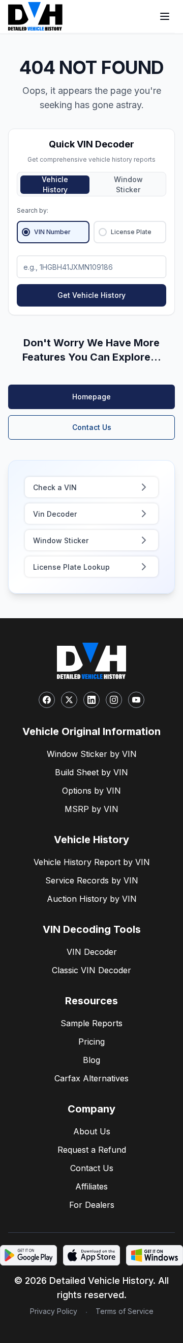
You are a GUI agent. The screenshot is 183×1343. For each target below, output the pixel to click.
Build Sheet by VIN (91, 772)
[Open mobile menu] (165, 16)
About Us (91, 1131)
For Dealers (91, 1205)
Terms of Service (125, 1311)
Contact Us (91, 427)
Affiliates (91, 1186)
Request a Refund (91, 1150)
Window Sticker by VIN (92, 754)
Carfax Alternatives (91, 1078)
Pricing (91, 1041)
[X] (69, 700)
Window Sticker (128, 184)
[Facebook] (47, 700)
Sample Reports (91, 1023)
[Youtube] (136, 700)
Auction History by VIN (92, 899)
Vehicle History (55, 184)
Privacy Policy (53, 1311)
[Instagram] (114, 700)
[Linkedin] (91, 700)
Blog (91, 1060)
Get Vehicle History (91, 295)
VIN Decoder (92, 952)
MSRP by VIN (91, 809)
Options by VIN (91, 790)
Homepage (91, 396)
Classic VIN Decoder (91, 970)
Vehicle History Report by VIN (92, 862)
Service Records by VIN (91, 880)
